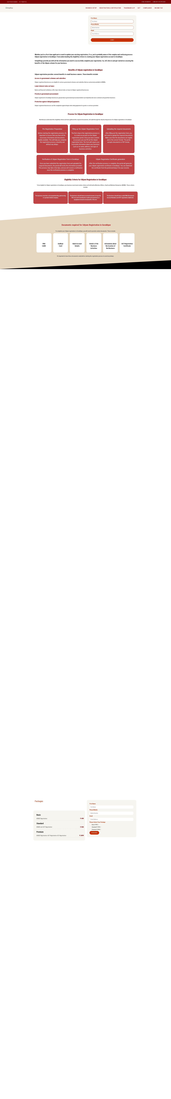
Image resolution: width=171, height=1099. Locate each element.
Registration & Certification (110, 8)
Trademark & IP (129, 8)
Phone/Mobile (95, 24)
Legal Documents (146, 1)
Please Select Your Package (97, 822)
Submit (112, 40)
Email (92, 30)
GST (139, 8)
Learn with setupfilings (159, 1)
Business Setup (91, 8)
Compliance (147, 8)
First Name (94, 18)
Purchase (94, 832)
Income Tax (159, 8)
